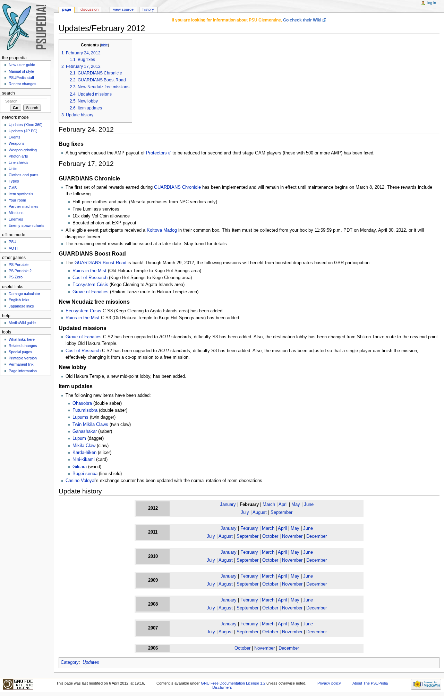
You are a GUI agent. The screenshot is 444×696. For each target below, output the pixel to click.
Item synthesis (21, 194)
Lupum (79, 438)
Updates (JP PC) (23, 131)
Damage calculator (24, 294)
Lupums (80, 417)
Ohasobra (82, 403)
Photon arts (18, 156)
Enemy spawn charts (26, 225)
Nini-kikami (83, 459)
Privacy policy (329, 683)
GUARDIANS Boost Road (100, 262)
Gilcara (79, 466)
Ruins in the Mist (89, 270)
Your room (17, 200)
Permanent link (21, 364)
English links (19, 300)
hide (104, 45)
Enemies (16, 219)
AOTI (13, 248)
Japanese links (21, 306)
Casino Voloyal (80, 480)
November (292, 536)
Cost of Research (90, 277)
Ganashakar (84, 431)
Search (8, 93)
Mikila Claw (83, 445)
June (309, 504)
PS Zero (16, 277)
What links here (22, 339)
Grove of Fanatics (90, 291)
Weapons (17, 143)
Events (14, 137)
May (295, 504)
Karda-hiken (84, 452)
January (228, 504)
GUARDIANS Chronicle (177, 187)
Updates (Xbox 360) (26, 125)
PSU (12, 242)
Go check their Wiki (302, 20)
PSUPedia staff (21, 77)
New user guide (22, 65)
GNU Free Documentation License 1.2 (233, 683)
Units (13, 169)
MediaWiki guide (22, 323)
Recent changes (22, 84)
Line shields (18, 162)
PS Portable (18, 264)
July (245, 512)
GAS (13, 188)
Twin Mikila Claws (90, 424)
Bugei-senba (84, 473)
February (249, 528)
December (316, 536)
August (260, 512)
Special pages (20, 352)
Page (66, 9)
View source (123, 9)
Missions (16, 213)
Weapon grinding (23, 150)
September (281, 512)
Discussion (89, 9)
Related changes (23, 345)
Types (14, 181)
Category (70, 662)
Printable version (23, 358)
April (283, 504)
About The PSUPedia (370, 683)
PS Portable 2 (20, 271)
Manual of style (21, 71)
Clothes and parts (24, 175)
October (270, 536)
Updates (91, 662)
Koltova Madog (162, 230)
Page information (23, 371)
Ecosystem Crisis (90, 284)
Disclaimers (222, 687)
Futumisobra (84, 410)
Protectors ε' (158, 153)
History (148, 9)
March (269, 504)
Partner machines (24, 206)
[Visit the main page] (27, 27)
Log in (431, 3)
